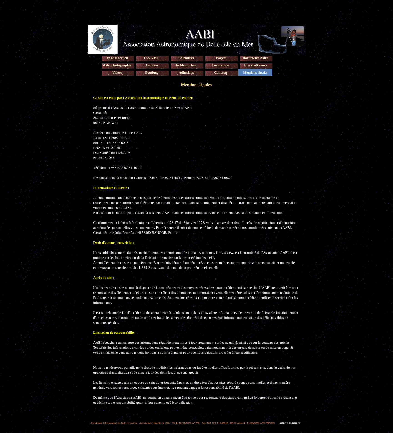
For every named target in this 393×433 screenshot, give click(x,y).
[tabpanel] (196, 250)
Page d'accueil (117, 58)
